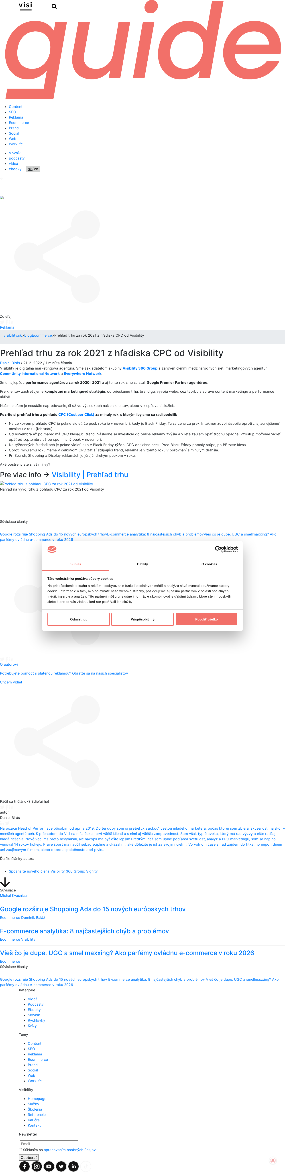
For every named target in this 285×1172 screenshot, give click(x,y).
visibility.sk (13, 335)
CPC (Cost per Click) (76, 414)
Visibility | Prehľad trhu (90, 474)
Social (14, 133)
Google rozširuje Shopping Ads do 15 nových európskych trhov (53, 511)
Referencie (37, 1114)
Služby (33, 1104)
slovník (15, 153)
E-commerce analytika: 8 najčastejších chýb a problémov (155, 511)
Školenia (35, 1109)
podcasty (17, 158)
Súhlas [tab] (75, 564)
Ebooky (34, 1009)
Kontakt (34, 1125)
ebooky (15, 169)
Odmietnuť (78, 619)
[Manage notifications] (273, 1160)
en (36, 169)
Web (12, 138)
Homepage (37, 1098)
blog (28, 335)
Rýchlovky (36, 1020)
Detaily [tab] (142, 564)
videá (13, 163)
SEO (12, 112)
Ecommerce (19, 122)
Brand (14, 128)
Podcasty (36, 1004)
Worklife (16, 144)
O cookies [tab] (209, 564)
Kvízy (32, 1025)
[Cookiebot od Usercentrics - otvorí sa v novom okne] (218, 549)
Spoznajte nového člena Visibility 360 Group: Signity (53, 871)
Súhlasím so (59, 1150)
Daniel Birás (10, 363)
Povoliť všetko (206, 619)
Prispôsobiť (140, 619)
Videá (32, 999)
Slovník (34, 1015)
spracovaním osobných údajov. (70, 1150)
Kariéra (34, 1120)
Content (15, 106)
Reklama (16, 117)
